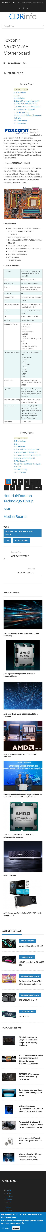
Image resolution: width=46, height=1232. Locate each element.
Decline (16, 1228)
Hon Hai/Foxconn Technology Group (19, 532)
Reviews (9, 1196)
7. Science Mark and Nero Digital (27, 106)
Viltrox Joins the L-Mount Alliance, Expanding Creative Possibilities (30, 1157)
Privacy (9, 1210)
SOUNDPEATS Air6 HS (28, 1000)
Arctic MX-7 (24, 1016)
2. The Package (20, 92)
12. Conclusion (20, 123)
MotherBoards (15, 516)
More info (20, 1223)
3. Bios (16, 95)
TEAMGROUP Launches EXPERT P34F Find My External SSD (29, 1076)
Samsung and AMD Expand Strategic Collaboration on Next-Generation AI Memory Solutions (23, 795)
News (8, 1193)
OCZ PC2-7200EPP (20, 556)
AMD (8, 508)
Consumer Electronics (30, 976)
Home (8, 1190)
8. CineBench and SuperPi (24, 109)
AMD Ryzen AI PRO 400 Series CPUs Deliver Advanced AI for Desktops (19, 836)
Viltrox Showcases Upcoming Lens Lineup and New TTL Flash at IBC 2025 (31, 1109)
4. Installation (19, 98)
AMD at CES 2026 (10, 875)
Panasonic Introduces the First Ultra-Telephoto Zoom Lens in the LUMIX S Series (31, 1125)
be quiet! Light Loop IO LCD (31, 946)
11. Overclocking (20, 121)
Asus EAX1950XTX (26, 572)
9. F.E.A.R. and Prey (21, 112)
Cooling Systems (27, 941)
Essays (9, 1199)
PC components (27, 957)
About (8, 1202)
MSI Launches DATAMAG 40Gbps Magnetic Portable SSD (30, 1141)
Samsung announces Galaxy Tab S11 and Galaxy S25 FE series (31, 1092)
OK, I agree (6, 1228)
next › (28, 487)
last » (37, 487)
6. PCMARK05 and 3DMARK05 (25, 104)
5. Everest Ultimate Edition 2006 (26, 101)
